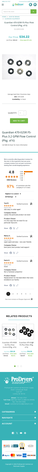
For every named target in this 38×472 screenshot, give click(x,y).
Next (33, 343)
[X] (17, 433)
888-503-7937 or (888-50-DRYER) (19, 400)
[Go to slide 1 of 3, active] (15, 366)
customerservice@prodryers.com (19, 404)
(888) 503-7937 (6, 1)
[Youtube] (21, 433)
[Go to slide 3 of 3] (21, 366)
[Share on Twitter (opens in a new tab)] (14, 228)
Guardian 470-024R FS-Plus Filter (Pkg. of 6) (26, 344)
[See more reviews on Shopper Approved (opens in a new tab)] (17, 228)
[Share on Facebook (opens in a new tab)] (11, 228)
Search (33, 11)
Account (31, 4)
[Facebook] (13, 433)
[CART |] (35, 4)
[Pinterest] (25, 433)
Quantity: (12, 113)
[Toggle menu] (2, 4)
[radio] (27, 171)
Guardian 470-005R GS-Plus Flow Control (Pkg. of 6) (9, 344)
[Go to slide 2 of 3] (18, 366)
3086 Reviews (13, 180)
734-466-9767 (19, 398)
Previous (2, 343)
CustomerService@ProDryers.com (28, 1)
